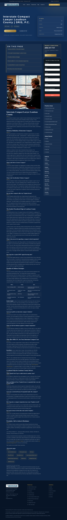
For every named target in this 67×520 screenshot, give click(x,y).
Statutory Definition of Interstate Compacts (16, 49)
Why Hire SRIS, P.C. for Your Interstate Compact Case (18, 60)
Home (24, 4)
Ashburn (46, 163)
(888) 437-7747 (50, 48)
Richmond (47, 171)
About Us (28, 4)
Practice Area (33, 4)
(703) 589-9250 (56, 1)
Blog (38, 4)
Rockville (46, 175)
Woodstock (47, 188)
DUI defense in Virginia (18, 441)
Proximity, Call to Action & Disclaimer (15, 68)
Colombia (46, 192)
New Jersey (47, 179)
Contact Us (42, 4)
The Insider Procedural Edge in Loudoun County (17, 53)
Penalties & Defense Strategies (14, 56)
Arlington (46, 167)
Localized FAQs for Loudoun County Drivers (16, 64)
